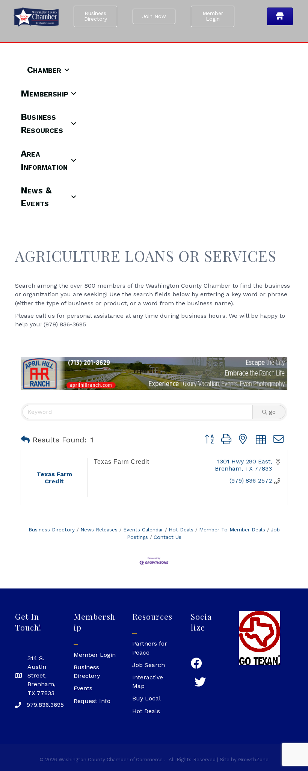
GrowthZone (253, 759)
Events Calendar (143, 530)
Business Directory (52, 530)
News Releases (99, 530)
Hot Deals (181, 530)
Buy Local (146, 698)
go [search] (272, 411)
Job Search (148, 664)
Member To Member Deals (232, 530)
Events (83, 688)
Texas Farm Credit (121, 462)
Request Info (92, 701)
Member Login (95, 654)
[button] (25, 440)
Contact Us (167, 537)
